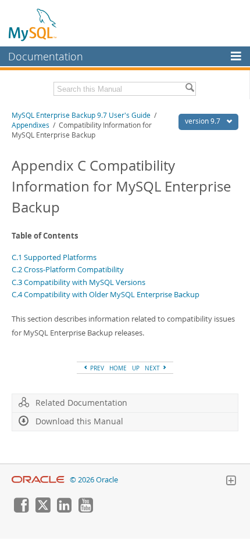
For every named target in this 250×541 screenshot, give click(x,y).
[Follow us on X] (42, 510)
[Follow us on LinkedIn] (64, 510)
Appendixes (30, 125)
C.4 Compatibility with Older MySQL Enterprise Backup (105, 294)
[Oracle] (38, 480)
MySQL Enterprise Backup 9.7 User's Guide (81, 115)
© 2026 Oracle (94, 480)
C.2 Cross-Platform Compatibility (68, 269)
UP (136, 368)
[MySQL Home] (33, 24)
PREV (96, 368)
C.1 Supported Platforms (54, 257)
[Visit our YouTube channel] (85, 510)
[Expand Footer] (230, 482)
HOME (118, 368)
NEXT (153, 368)
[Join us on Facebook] (21, 510)
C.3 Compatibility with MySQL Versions (78, 282)
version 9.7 (203, 121)
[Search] (189, 88)
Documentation (45, 56)
